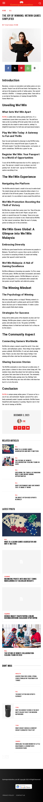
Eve (24, 421)
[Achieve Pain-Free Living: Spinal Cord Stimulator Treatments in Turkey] (8, 677)
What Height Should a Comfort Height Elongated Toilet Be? (26, 729)
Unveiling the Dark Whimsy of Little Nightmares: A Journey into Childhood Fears (27, 746)
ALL (10, 10)
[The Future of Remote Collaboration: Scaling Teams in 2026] (8, 461)
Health (18, 673)
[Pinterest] (21, 68)
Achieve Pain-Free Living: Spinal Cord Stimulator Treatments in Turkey (26, 678)
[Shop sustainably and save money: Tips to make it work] (8, 485)
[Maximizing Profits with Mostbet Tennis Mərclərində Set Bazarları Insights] (21, 561)
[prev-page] (3, 756)
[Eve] (20, 421)
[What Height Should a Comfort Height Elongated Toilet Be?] (8, 728)
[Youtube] (28, 428)
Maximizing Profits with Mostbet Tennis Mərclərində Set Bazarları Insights (20, 580)
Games (17, 741)
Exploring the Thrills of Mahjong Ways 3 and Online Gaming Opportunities (27, 474)
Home (4, 10)
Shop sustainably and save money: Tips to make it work (27, 486)
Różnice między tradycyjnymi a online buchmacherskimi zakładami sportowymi (20, 617)
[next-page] (7, 756)
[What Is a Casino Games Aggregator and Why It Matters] (8, 449)
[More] (34, 68)
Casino (7, 576)
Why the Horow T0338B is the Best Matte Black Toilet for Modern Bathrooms (27, 712)
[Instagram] (19, 428)
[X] (14, 68)
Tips (17, 707)
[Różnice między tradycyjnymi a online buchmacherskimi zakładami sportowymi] (21, 599)
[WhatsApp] (28, 68)
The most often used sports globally (25, 498)
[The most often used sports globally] (8, 497)
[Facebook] (8, 68)
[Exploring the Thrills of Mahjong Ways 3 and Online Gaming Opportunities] (8, 473)
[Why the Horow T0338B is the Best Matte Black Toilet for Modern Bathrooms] (8, 711)
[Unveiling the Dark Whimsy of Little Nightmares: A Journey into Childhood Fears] (8, 745)
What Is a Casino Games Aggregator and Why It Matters (27, 450)
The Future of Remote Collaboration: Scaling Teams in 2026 (27, 462)
